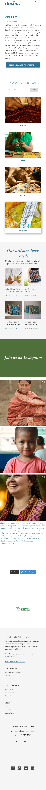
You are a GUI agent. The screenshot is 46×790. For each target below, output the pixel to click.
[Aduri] (23, 110)
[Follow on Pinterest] (26, 768)
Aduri (23, 125)
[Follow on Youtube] (32, 768)
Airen (23, 160)
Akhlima (23, 230)
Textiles (8, 21)
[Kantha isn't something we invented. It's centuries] (23, 545)
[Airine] (23, 180)
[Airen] (23, 145)
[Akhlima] (23, 215)
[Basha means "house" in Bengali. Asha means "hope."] (23, 403)
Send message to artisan (22, 65)
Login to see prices (11, 295)
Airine (23, 195)
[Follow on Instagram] (19, 768)
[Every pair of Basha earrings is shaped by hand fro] (23, 497)
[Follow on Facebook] (13, 768)
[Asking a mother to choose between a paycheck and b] (23, 450)
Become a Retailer (15, 661)
